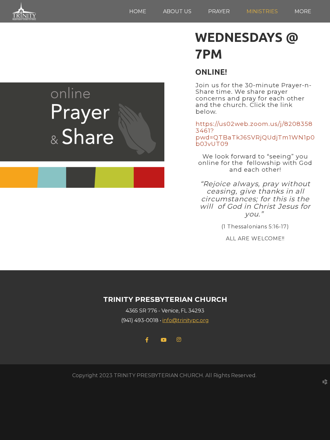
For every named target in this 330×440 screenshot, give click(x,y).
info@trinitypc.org (185, 320)
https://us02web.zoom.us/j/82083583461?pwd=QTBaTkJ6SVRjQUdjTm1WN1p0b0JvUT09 (255, 134)
